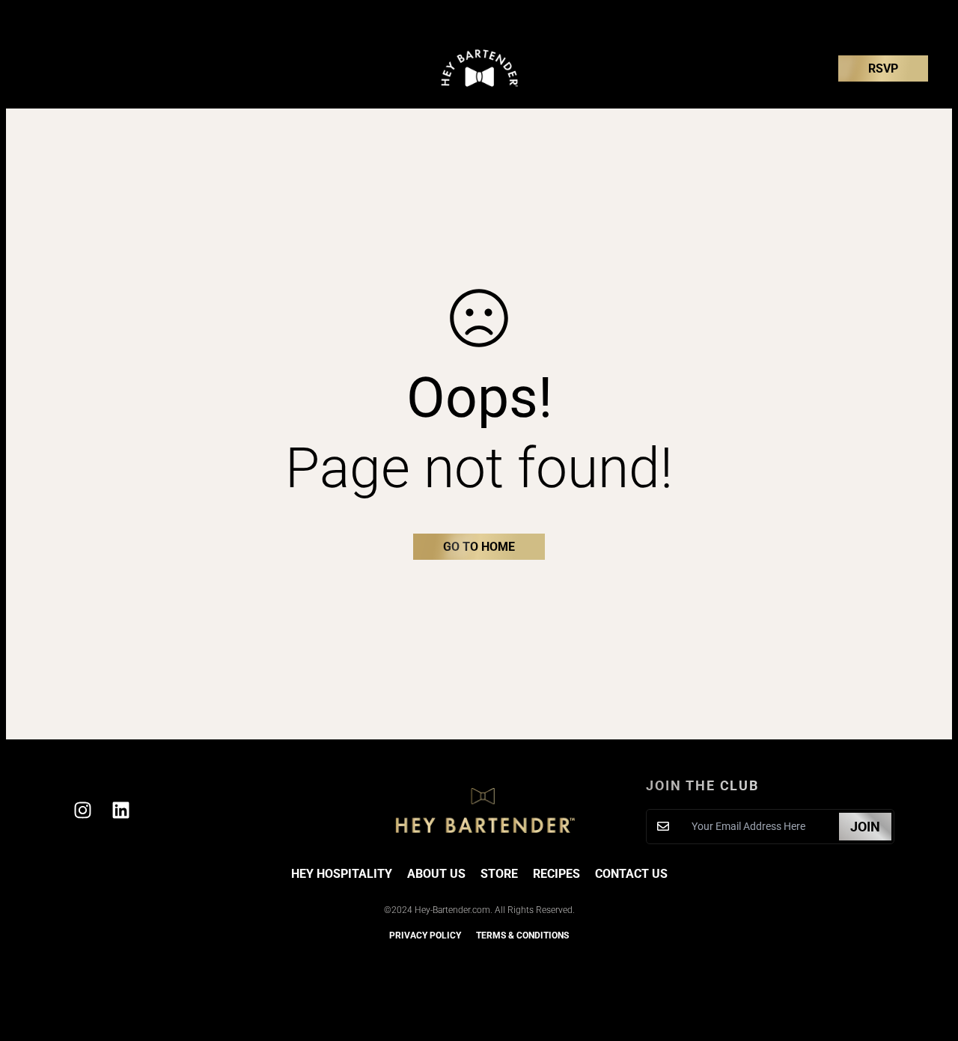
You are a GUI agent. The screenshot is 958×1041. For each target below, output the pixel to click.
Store (499, 874)
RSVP (883, 68)
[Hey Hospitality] (479, 68)
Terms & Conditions (522, 935)
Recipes (556, 874)
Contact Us (631, 874)
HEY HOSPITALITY (341, 874)
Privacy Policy (425, 935)
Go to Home (479, 547)
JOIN (865, 826)
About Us (436, 874)
